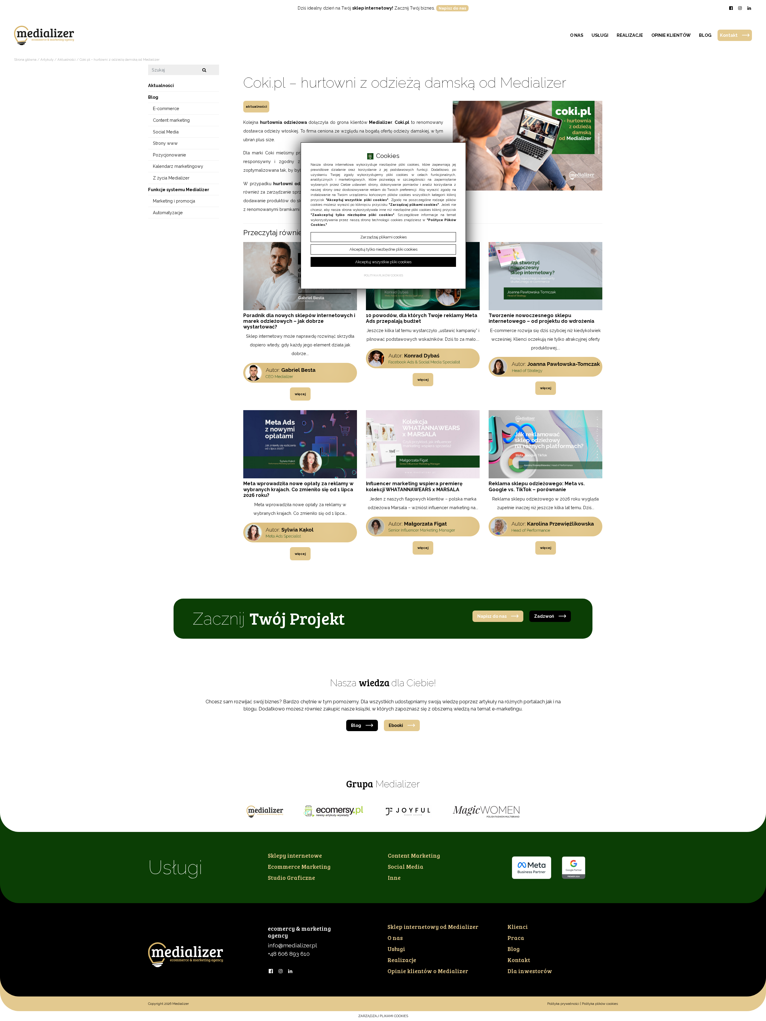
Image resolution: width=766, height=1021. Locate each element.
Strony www (165, 143)
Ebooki (396, 725)
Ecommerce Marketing (299, 866)
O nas (576, 35)
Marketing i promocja (174, 200)
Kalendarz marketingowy (178, 166)
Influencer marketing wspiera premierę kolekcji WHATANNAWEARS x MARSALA (414, 486)
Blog (705, 35)
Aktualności (256, 106)
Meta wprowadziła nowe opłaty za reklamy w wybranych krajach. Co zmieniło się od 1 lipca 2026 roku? (298, 489)
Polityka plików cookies (600, 1004)
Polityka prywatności (563, 1004)
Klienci (517, 926)
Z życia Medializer (171, 177)
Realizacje (630, 35)
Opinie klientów (671, 35)
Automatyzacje (168, 212)
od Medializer (432, 926)
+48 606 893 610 (289, 953)
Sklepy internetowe (295, 855)
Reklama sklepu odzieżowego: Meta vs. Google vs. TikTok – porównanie (537, 486)
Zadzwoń (544, 616)
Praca (515, 937)
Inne (394, 877)
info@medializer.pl (292, 945)
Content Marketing (414, 855)
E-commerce (166, 108)
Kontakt (729, 35)
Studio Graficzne (291, 877)
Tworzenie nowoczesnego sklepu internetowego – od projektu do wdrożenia (541, 318)
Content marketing (171, 120)
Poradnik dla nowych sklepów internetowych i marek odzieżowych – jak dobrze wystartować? (299, 321)
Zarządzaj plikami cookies (383, 1016)
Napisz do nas (452, 8)
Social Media (166, 131)
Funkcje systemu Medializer (178, 189)
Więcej (300, 394)
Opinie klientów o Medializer (427, 971)
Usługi (600, 35)
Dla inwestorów (529, 971)
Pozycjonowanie (169, 154)
